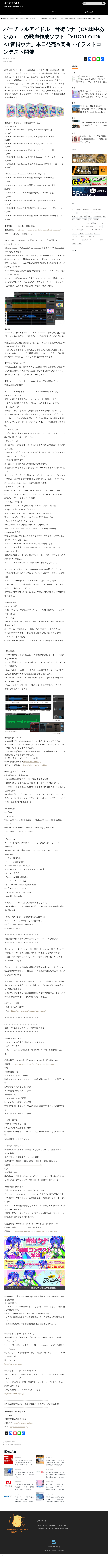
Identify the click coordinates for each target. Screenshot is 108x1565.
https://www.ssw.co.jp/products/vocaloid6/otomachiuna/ (39, 230)
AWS (79, 213)
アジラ (95, 223)
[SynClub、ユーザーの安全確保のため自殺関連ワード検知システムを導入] (76, 142)
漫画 (101, 240)
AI (72, 209)
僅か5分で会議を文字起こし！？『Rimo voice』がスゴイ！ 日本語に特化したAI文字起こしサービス (55, 1462)
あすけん (90, 223)
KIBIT (89, 216)
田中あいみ (17, 1444)
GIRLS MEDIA (53, 1525)
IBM (81, 216)
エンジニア (75, 226)
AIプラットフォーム (96, 209)
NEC (73, 219)
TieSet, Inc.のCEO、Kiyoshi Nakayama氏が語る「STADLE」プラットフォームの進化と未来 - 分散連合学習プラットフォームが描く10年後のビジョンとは (93, 79)
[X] (85, 59)
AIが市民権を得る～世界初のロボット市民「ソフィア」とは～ (93, 123)
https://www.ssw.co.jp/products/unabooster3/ (28, 1011)
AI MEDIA (12, 3)
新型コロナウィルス (77, 240)
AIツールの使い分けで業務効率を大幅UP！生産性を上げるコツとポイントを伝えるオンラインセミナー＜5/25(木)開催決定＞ (24, 1462)
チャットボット (86, 229)
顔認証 (79, 243)
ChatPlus (91, 213)
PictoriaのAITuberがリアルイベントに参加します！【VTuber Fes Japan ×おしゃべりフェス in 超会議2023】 (55, 1487)
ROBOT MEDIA (63, 1525)
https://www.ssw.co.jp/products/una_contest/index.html (33, 1064)
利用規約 (54, 1550)
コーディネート (89, 226)
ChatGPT (85, 213)
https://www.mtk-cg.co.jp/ (14, 1393)
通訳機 (74, 243)
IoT (85, 216)
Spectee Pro (96, 219)
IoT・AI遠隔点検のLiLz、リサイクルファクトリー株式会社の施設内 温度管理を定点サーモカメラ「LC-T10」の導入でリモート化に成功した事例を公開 (55, 1475)
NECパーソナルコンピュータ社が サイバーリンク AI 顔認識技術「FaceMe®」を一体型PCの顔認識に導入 (55, 1499)
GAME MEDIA (42, 1525)
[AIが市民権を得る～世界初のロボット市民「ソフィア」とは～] (76, 127)
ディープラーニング (96, 229)
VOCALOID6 (9, 1444)
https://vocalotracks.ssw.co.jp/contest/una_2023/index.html (34, 1231)
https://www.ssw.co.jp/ (13, 1364)
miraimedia (8, 61)
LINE (104, 216)
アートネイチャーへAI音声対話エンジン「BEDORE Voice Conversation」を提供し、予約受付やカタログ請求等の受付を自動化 (24, 1499)
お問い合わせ (89, 12)
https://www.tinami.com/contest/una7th (27, 1165)
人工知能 (89, 236)
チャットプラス (76, 229)
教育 (94, 236)
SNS (90, 219)
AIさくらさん (86, 209)
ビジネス (81, 233)
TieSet (83, 223)
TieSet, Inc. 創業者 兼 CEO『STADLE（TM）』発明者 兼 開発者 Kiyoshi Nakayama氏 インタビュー (93, 109)
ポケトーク (97, 233)
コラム (54, 12)
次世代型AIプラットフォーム (91, 240)
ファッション (89, 233)
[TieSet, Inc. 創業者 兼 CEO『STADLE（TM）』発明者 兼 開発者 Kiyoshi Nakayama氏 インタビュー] (76, 112)
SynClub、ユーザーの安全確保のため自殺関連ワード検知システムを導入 (93, 139)
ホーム (19, 12)
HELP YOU (75, 216)
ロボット (82, 236)
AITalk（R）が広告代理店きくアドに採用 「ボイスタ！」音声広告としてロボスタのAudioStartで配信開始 (24, 1487)
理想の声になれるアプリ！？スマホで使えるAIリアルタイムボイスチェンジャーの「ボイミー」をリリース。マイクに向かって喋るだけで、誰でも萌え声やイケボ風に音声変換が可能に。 (93, 94)
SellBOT (85, 219)
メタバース (75, 236)
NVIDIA (78, 219)
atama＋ (74, 213)
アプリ (101, 223)
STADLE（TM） (76, 223)
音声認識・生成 (10, 1442)
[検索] (103, 3)
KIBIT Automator (97, 216)
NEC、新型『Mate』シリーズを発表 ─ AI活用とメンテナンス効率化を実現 (24, 1475)
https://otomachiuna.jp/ (32, 762)
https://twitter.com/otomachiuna (35, 765)
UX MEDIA (49, 1528)
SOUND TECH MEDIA (61, 1528)
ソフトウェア (98, 226)
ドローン (74, 233)
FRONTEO (98, 213)
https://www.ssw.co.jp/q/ (23, 1423)
